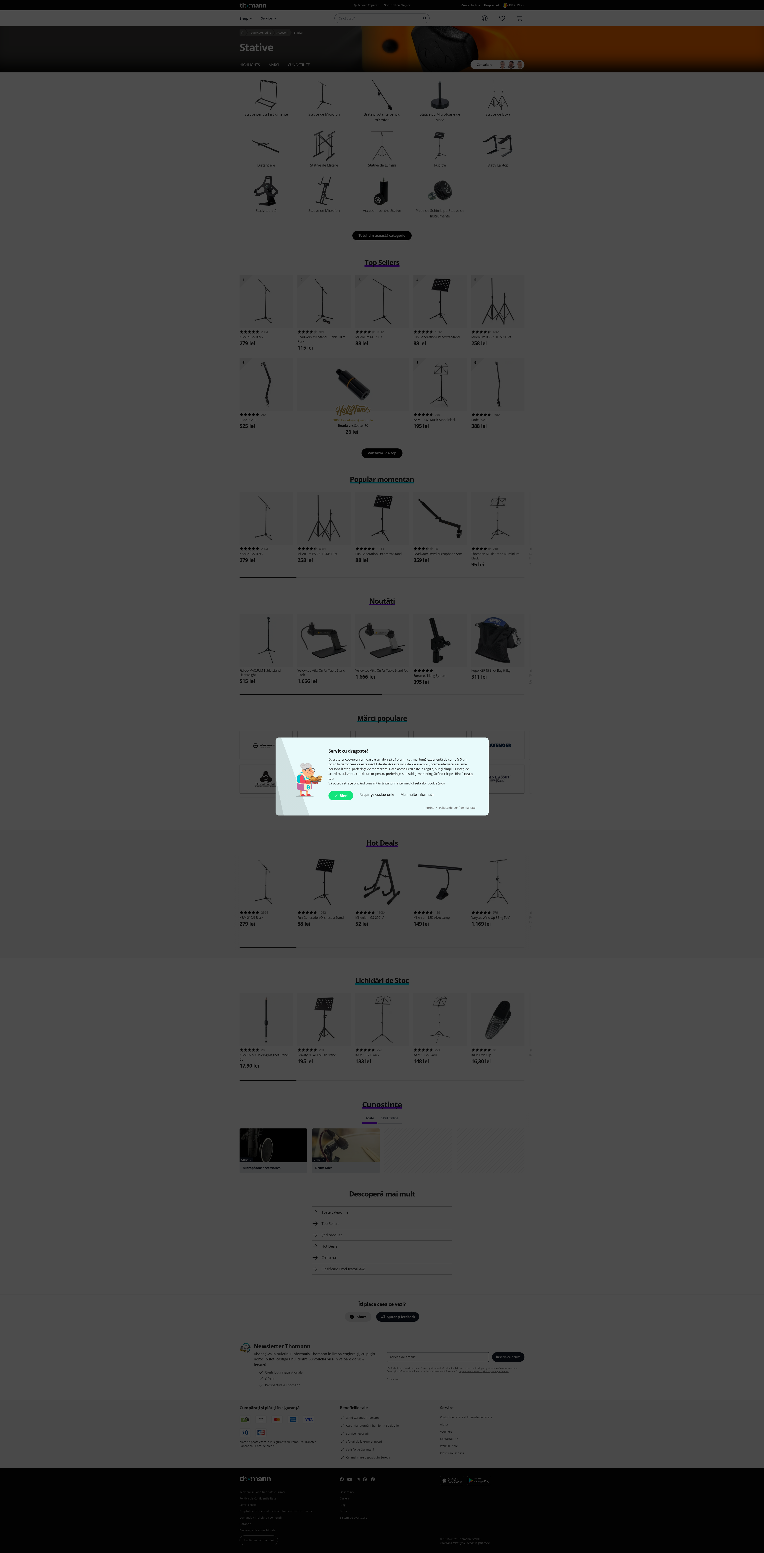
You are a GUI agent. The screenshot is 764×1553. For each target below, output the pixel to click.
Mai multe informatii (417, 794)
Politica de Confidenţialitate (457, 808)
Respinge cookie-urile (377, 794)
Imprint (429, 808)
